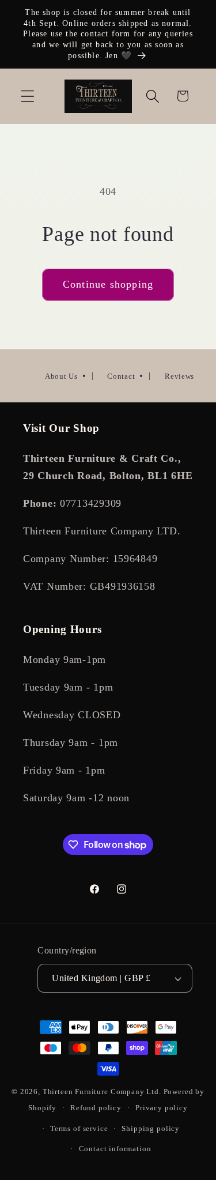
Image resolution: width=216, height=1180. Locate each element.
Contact (121, 376)
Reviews (179, 376)
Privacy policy (161, 1107)
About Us (61, 376)
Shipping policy (151, 1128)
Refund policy (96, 1107)
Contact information (115, 1148)
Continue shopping (108, 284)
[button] (28, 96)
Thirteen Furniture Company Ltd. (102, 1091)
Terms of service (79, 1128)
